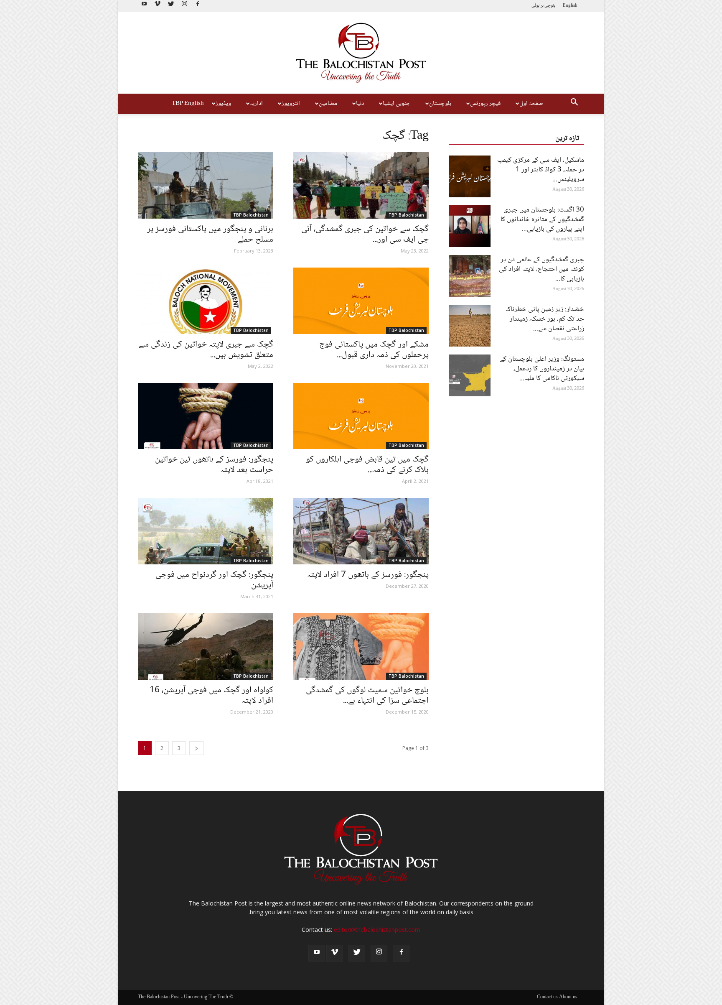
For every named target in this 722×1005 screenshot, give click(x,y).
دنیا (360, 103)
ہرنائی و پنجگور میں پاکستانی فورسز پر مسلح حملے (210, 234)
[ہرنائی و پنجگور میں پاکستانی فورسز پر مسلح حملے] (205, 185)
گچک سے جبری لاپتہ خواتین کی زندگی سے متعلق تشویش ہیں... (205, 349)
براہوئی (537, 6)
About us (568, 997)
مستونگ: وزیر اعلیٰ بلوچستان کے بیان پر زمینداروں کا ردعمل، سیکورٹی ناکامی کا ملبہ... (542, 369)
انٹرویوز (291, 103)
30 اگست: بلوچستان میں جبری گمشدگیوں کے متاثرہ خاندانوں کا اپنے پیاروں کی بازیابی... (542, 219)
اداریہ (256, 103)
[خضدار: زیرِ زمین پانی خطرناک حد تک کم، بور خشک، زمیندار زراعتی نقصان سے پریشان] (470, 326)
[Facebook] (197, 6)
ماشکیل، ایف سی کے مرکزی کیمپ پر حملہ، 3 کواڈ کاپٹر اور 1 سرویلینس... (540, 170)
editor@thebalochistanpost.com (377, 930)
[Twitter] (171, 6)
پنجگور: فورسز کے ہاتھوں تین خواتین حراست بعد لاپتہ (214, 464)
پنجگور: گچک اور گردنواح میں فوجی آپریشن (214, 580)
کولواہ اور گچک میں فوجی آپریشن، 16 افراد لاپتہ (211, 695)
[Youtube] (144, 6)
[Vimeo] (157, 6)
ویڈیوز (223, 103)
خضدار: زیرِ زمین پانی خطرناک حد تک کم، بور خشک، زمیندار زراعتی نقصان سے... (545, 319)
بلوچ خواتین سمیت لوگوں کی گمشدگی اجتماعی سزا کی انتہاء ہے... (367, 695)
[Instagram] (184, 6)
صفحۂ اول (531, 103)
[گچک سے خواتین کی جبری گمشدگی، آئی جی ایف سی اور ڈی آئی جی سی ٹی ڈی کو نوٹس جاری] (361, 185)
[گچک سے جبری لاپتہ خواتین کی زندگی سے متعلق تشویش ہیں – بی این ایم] (205, 301)
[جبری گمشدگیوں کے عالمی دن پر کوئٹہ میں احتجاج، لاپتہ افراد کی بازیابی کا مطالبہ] (470, 276)
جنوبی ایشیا (396, 103)
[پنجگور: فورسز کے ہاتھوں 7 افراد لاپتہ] (361, 531)
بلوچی (549, 6)
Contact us (547, 997)
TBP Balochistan (251, 215)
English (570, 6)
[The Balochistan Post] (361, 53)
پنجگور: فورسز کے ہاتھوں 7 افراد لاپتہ (368, 575)
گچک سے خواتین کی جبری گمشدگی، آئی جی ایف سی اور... (365, 234)
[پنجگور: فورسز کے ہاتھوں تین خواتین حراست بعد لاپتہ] (205, 416)
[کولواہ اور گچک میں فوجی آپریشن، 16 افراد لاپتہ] (205, 646)
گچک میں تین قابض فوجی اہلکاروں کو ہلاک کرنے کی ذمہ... (367, 464)
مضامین (328, 103)
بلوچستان (440, 103)
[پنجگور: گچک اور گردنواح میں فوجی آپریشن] (205, 531)
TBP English (188, 103)
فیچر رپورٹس (485, 103)
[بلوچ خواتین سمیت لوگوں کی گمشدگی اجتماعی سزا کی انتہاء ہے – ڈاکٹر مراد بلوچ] (361, 646)
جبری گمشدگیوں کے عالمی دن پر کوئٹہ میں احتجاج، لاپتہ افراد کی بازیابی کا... (541, 269)
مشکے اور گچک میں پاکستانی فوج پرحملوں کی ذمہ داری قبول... (374, 349)
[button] (574, 104)
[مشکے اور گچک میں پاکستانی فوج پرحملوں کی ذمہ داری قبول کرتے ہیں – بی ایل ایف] (361, 301)
